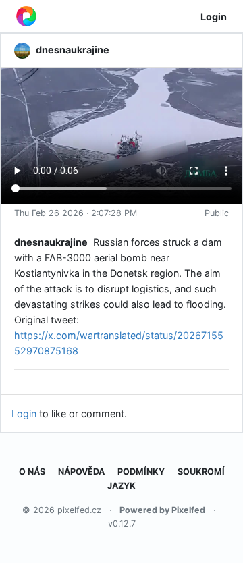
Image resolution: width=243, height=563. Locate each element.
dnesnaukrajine (51, 242)
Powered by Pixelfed (162, 510)
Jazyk (121, 486)
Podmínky (141, 471)
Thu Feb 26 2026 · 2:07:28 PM (75, 213)
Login (213, 16)
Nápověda (81, 471)
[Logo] (26, 16)
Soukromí (201, 471)
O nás (32, 471)
